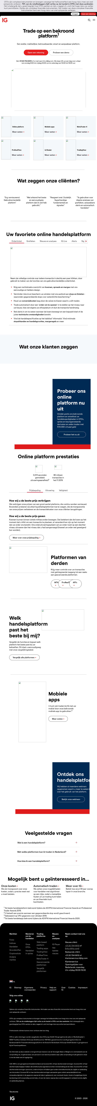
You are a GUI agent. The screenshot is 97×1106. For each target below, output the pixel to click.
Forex (11, 940)
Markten (13, 934)
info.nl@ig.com (72, 948)
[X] (16, 1001)
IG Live (64, 241)
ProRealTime (42, 955)
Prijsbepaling (35, 490)
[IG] (5, 20)
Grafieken (30, 241)
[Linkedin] (27, 1001)
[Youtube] (22, 1001)
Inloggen (75, 14)
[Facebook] (10, 1001)
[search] (89, 20)
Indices (12, 943)
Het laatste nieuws (55, 950)
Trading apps (42, 948)
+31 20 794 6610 (72, 945)
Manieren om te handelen (30, 936)
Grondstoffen (15, 950)
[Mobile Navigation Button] (94, 20)
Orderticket (17, 241)
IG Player (56, 944)
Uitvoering (49, 490)
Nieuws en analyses (48, 241)
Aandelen (13, 946)
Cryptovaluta (15, 953)
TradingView (42, 952)
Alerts (74, 241)
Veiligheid (63, 490)
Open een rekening (88, 14)
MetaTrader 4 (42, 958)
